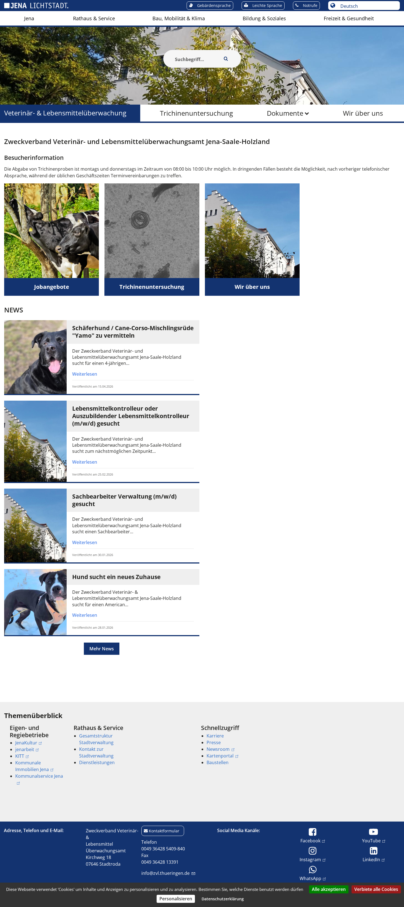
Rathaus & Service (94, 18)
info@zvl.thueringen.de (165, 873)
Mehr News (101, 649)
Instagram (310, 859)
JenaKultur (26, 743)
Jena (29, 18)
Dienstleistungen (97, 762)
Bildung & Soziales (264, 18)
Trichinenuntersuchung (196, 113)
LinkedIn (371, 859)
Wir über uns (363, 113)
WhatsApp (310, 878)
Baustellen (218, 762)
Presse (214, 742)
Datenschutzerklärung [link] (223, 898)
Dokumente (285, 113)
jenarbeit (24, 749)
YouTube (371, 840)
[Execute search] (226, 58)
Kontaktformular (164, 830)
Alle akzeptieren (329, 889)
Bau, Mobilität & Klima (178, 18)
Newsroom (218, 749)
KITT (19, 756)
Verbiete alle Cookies (376, 889)
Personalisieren (175, 899)
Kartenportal (220, 756)
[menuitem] (29, 18)
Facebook (310, 840)
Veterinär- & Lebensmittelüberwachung (65, 113)
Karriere (215, 736)
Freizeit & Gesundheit (349, 18)
